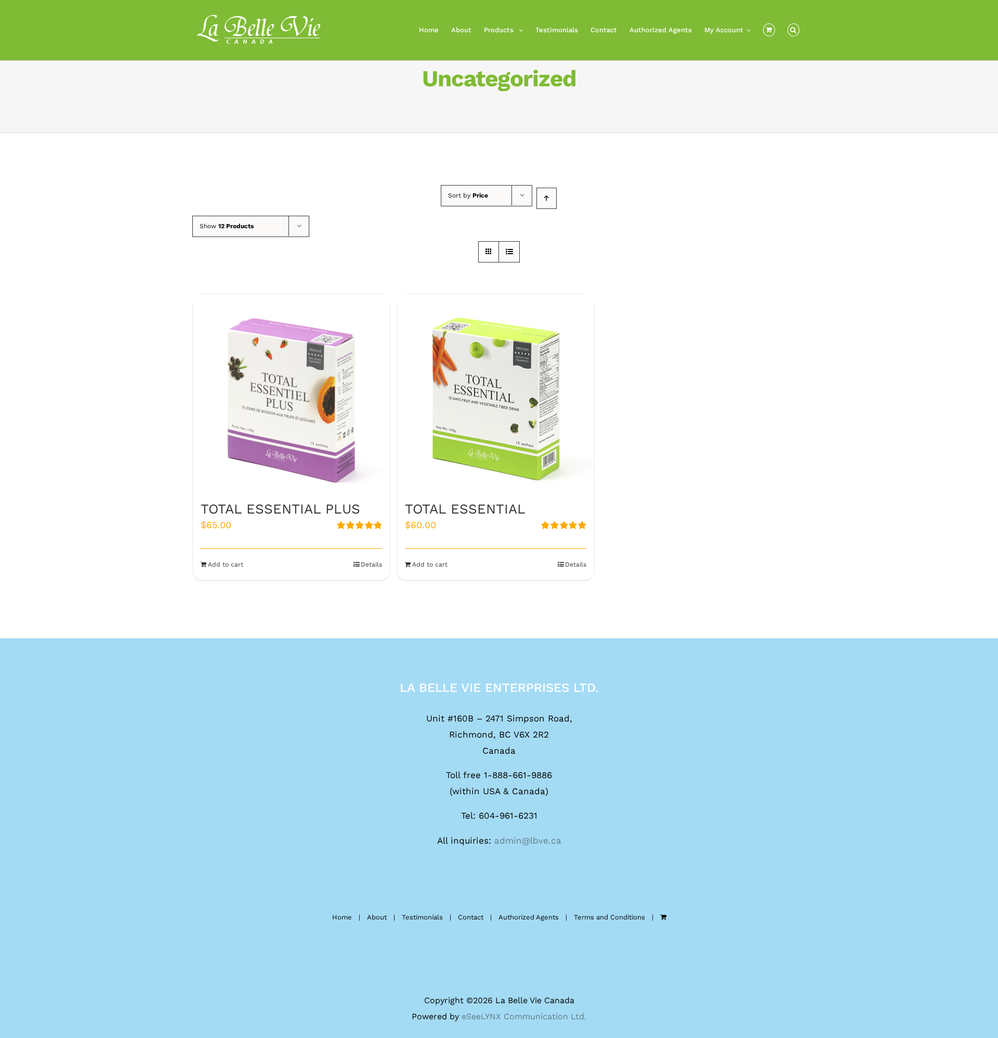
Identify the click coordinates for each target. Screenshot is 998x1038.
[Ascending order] (546, 198)
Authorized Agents (528, 917)
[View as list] (509, 252)
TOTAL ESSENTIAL (465, 509)
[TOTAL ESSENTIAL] (495, 392)
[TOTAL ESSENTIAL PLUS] (291, 392)
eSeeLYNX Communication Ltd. (524, 1016)
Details (371, 564)
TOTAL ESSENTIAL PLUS (280, 509)
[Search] (793, 30)
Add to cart (225, 564)
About (377, 917)
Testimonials (422, 917)
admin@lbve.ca (527, 840)
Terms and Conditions (609, 917)
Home (342, 917)
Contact (470, 917)
